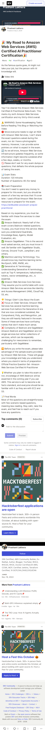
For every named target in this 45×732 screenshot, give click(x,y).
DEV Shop (30, 707)
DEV (13, 717)
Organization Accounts (29, 701)
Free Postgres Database (15, 707)
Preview (22, 435)
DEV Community (9, 686)
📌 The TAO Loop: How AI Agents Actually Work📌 (20, 616)
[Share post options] (41, 728)
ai (10, 60)
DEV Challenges (18, 694)
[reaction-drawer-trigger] (6, 728)
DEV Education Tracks (17, 697)
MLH (37, 707)
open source (25, 714)
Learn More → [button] (10, 533)
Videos (36, 694)
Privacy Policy (24, 711)
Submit (10, 435)
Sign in (17, 445)
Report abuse (31, 449)
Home (7, 694)
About (24, 704)
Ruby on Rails (23, 719)
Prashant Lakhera (15, 28)
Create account (35, 3)
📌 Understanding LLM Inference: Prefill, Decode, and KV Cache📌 (19, 594)
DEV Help (31, 697)
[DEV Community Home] (9, 3)
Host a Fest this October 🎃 (20, 657)
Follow (22, 553)
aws (4, 60)
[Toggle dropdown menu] (42, 457)
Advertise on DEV (12, 701)
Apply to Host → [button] (11, 675)
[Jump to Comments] (16, 728)
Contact (32, 704)
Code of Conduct (15, 449)
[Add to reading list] (26, 728)
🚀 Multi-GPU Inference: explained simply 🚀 (21, 604)
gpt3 (29, 60)
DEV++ (28, 694)
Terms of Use (37, 711)
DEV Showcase (14, 704)
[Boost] (35, 728)
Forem (13, 714)
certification (19, 60)
